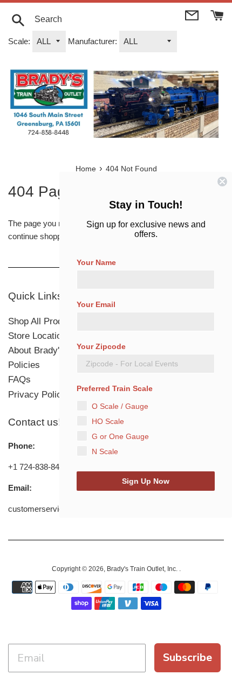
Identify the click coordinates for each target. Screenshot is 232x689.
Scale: (19, 41)
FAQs (19, 379)
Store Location (37, 336)
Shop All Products (44, 321)
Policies (24, 365)
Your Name (96, 262)
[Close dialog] (222, 181)
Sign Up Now (145, 481)
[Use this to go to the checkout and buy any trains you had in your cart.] (217, 14)
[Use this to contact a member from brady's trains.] (193, 14)
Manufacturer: (92, 41)
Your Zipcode (101, 346)
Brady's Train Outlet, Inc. (143, 569)
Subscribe (187, 657)
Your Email (96, 304)
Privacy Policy (37, 394)
